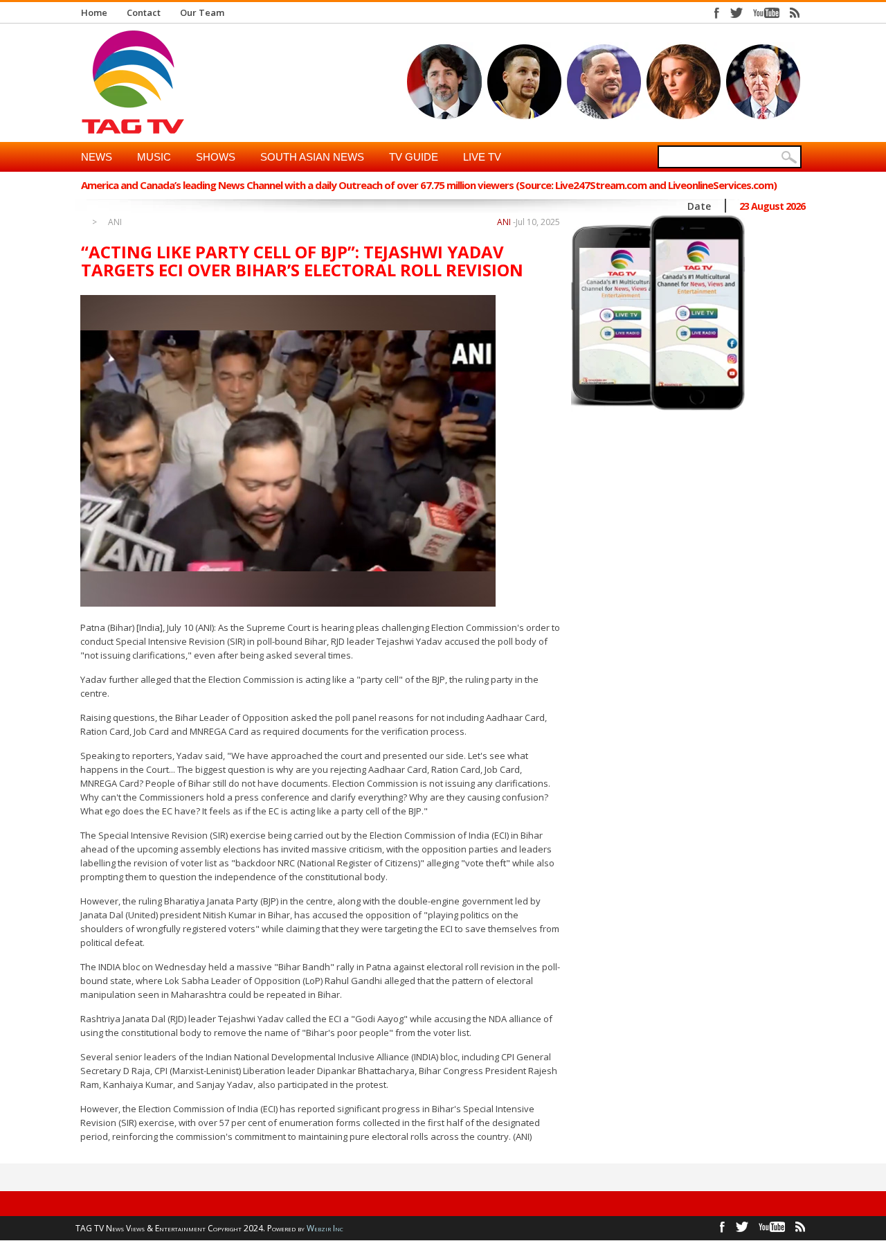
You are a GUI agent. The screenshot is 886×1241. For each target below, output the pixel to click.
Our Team (202, 12)
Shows (215, 157)
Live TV (482, 157)
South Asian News (312, 157)
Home (94, 12)
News (96, 157)
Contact (144, 12)
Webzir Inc (325, 1228)
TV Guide (413, 157)
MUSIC (154, 157)
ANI (115, 222)
